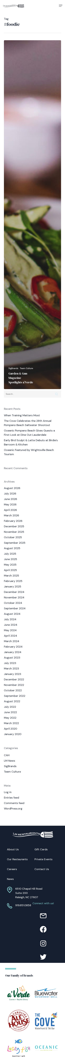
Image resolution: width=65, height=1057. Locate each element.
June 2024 (10, 625)
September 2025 (14, 543)
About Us (13, 849)
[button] (60, 5)
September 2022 (14, 696)
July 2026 (10, 493)
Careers (12, 869)
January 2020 (12, 734)
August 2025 (12, 548)
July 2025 (10, 554)
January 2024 (12, 652)
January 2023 (12, 674)
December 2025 (14, 526)
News (10, 879)
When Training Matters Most (22, 415)
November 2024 (14, 597)
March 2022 (11, 723)
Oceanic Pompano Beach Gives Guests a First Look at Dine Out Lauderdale (29, 433)
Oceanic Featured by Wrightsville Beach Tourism (29, 452)
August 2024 (12, 614)
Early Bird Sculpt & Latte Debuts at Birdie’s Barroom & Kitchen (31, 442)
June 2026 (10, 499)
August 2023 (12, 657)
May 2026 (10, 504)
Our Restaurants (17, 859)
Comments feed (14, 803)
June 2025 (10, 559)
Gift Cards (41, 849)
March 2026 (11, 515)
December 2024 (14, 592)
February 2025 (13, 581)
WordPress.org (13, 808)
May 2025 (10, 564)
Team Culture (26, 368)
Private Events (43, 859)
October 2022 (13, 690)
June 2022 (10, 712)
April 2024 (10, 636)
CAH (7, 755)
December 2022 (14, 679)
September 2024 (15, 608)
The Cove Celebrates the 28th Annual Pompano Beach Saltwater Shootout (27, 423)
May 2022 (10, 718)
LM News (9, 761)
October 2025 (13, 537)
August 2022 (12, 701)
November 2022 (14, 685)
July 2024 (10, 619)
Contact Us (41, 869)
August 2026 (12, 488)
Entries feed (11, 797)
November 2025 (14, 532)
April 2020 (10, 728)
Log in (7, 792)
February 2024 (13, 646)
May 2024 (10, 630)
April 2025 (10, 570)
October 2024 (13, 603)
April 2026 (10, 510)
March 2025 (11, 575)
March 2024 (11, 641)
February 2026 (13, 521)
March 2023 (11, 668)
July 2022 (10, 707)
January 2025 (12, 586)
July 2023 (10, 663)
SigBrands (13, 368)
